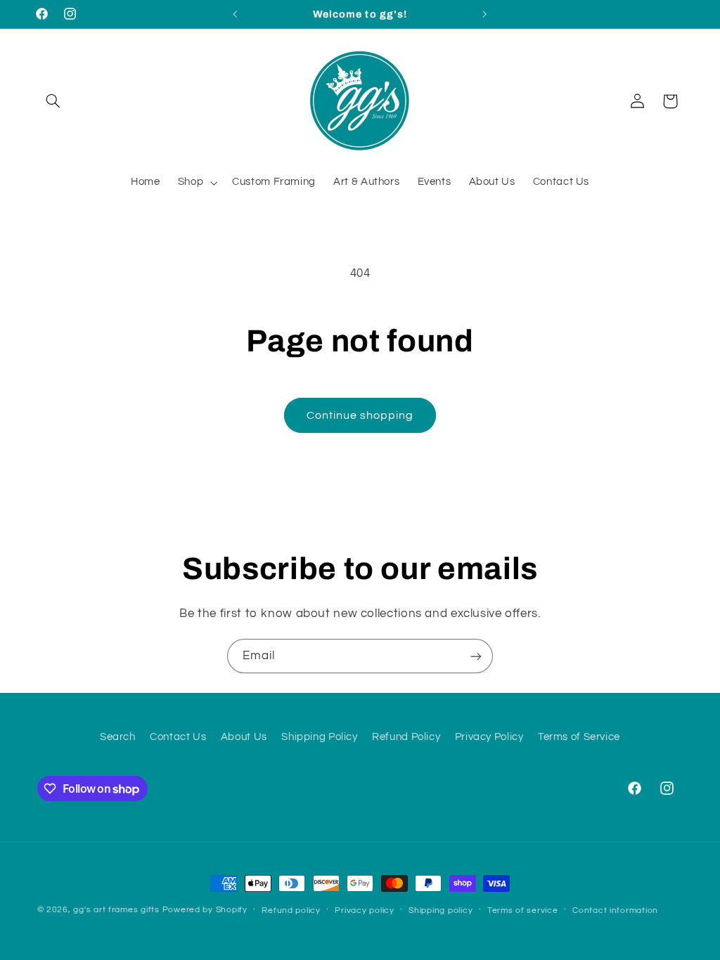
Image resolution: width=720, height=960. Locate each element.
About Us (244, 737)
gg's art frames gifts (116, 910)
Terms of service (522, 910)
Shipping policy (440, 910)
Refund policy (291, 910)
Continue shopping (360, 415)
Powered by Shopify (205, 910)
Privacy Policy (489, 737)
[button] (53, 101)
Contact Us (178, 737)
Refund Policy (406, 737)
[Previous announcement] (234, 14)
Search (118, 737)
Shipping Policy (319, 737)
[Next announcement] (485, 14)
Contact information (615, 910)
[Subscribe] (476, 656)
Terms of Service (579, 737)
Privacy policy (364, 910)
